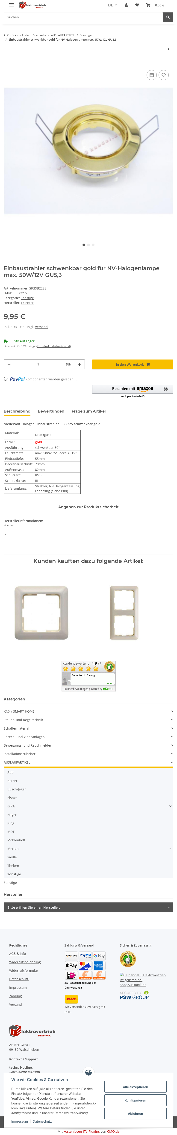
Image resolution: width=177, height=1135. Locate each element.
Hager (12, 814)
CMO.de (113, 1131)
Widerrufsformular (23, 970)
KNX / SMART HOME (19, 711)
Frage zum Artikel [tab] (89, 411)
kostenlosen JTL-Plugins (82, 1131)
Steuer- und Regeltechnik (23, 720)
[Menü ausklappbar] (11, 3)
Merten (13, 848)
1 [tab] (84, 245)
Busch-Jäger (16, 789)
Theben (13, 865)
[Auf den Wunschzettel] (164, 75)
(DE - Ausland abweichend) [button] (53, 346)
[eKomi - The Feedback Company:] (128, 959)
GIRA (11, 806)
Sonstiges (11, 882)
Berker (12, 780)
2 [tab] (88, 245)
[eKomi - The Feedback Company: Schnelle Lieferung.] (89, 676)
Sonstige (27, 298)
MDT (11, 831)
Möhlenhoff (16, 840)
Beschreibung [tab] (17, 411)
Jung (10, 823)
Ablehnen (135, 1113)
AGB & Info (17, 953)
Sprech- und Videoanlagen (24, 737)
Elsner (12, 797)
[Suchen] (168, 17)
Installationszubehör (19, 754)
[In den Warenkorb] (7, 63)
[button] (126, 5)
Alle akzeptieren (135, 1087)
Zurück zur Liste (18, 35)
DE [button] (110, 5)
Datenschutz (42, 1121)
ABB (10, 772)
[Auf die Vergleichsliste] (152, 75)
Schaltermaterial (16, 728)
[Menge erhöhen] (79, 364)
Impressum (19, 1121)
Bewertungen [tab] (51, 411)
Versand (41, 327)
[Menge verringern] (9, 364)
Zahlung (15, 996)
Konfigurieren (135, 1100)
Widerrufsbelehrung (25, 962)
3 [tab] (93, 245)
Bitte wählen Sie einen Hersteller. (33, 907)
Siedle (12, 857)
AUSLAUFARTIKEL (17, 762)
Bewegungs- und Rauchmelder (27, 745)
